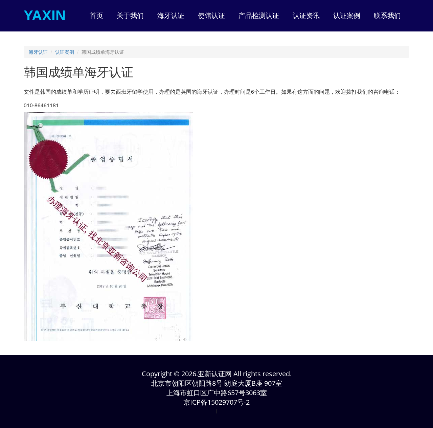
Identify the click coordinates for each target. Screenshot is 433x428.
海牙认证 (38, 51)
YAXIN (45, 15)
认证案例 (64, 51)
